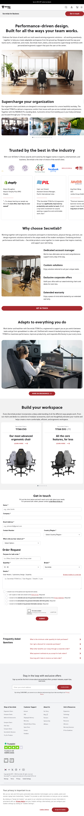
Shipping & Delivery (29, 717)
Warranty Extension (69, 727)
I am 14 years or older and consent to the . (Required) (27, 595)
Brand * (47, 563)
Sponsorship (47, 721)
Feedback (26, 733)
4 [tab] (38, 137)
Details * (6, 571)
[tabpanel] (14, 126)
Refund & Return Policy (30, 724)
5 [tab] (40, 137)
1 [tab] (32, 137)
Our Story (46, 711)
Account (26, 711)
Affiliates (46, 724)
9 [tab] (49, 137)
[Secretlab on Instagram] (16, 769)
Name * (5, 505)
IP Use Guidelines (68, 730)
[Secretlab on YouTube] (23, 769)
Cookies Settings (44, 809)
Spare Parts (27, 727)
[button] (55, 639)
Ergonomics (67, 711)
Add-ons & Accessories (10, 717)
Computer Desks (8, 714)
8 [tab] (47, 137)
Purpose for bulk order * (11, 554)
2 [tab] (34, 137)
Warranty (26, 721)
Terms (12, 779)
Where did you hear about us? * (14, 539)
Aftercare (66, 724)
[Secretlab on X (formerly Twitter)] (12, 769)
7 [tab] (45, 137)
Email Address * (8, 522)
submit (42, 618)
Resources (66, 721)
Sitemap (6, 779)
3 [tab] (36, 137)
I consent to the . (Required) (32, 601)
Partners (46, 718)
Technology (66, 714)
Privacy (18, 779)
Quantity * (6, 563)
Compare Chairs (8, 722)
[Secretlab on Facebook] (20, 769)
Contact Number (8, 530)
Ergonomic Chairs (8, 711)
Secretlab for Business (10, 732)
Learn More (18, 443)
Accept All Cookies (60, 810)
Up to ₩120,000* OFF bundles (42, 2)
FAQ (25, 714)
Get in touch (74, 13)
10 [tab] (51, 137)
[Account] (71, 7)
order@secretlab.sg (55, 501)
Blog (45, 714)
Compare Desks (8, 729)
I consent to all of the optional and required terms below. (22, 592)
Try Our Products (8, 735)
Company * (7, 513)
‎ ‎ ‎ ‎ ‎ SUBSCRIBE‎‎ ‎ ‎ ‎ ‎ (64, 687)
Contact (26, 730)
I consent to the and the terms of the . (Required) (39, 598)
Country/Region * (50, 530)
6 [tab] (43, 137)
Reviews (66, 717)
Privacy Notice (20, 801)
